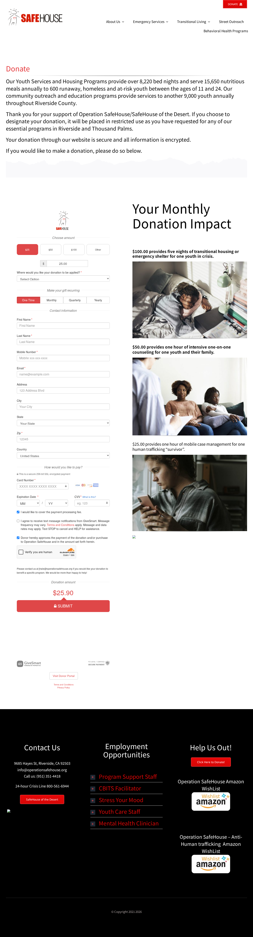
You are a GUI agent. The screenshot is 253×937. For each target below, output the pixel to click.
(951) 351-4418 (48, 776)
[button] (126, 776)
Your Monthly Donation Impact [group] (181, 215)
